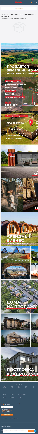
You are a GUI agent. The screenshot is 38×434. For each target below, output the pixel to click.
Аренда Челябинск (14, 418)
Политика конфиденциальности (6, 426)
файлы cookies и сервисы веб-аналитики (17, 430)
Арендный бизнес (21, 394)
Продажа (12, 394)
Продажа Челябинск (5, 418)
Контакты (20, 397)
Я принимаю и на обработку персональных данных (7, 411)
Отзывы (4, 397)
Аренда (4, 394)
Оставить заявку (7, 414)
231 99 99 (5, 404)
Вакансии (13, 397)
